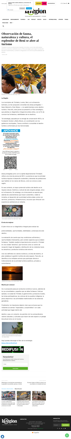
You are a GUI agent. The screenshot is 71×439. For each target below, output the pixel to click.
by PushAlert (11, 9)
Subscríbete (15, 368)
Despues (22, 8)
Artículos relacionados (7, 388)
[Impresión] (24, 60)
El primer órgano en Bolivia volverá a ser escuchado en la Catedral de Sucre (36, 383)
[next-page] (4, 408)
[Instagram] (63, 3)
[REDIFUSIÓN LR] (24, 349)
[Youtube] (68, 3)
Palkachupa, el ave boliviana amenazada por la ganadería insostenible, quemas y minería (12, 383)
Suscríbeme (65, 425)
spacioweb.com (40, 428)
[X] (67, 3)
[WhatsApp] (17, 60)
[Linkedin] (20, 60)
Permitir (29, 8)
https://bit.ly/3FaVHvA (9, 343)
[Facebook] (61, 3)
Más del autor (18, 388)
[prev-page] (2, 408)
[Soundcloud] (65, 3)
